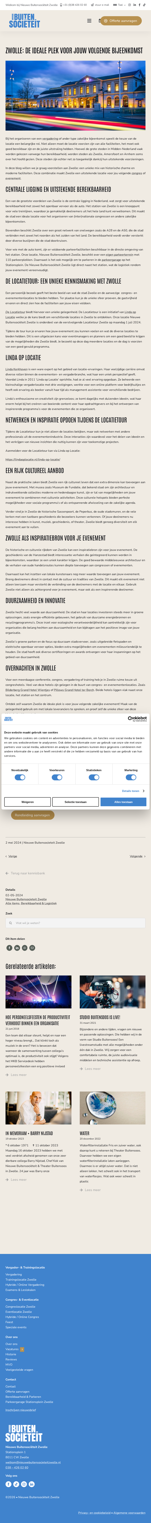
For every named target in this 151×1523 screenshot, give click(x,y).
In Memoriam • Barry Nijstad (29, 1133)
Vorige (12, 856)
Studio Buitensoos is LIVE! (100, 1017)
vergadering (50, 139)
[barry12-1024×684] (38, 1093)
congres (137, 173)
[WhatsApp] (24, 948)
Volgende (136, 856)
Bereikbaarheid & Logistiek (39, 903)
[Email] (32, 948)
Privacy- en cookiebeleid (94, 1513)
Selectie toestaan (76, 802)
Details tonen (130, 790)
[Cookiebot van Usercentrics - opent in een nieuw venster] (131, 719)
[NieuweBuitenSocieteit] (24, 15)
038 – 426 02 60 (17, 1468)
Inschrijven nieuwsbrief (21, 1410)
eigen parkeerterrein (119, 255)
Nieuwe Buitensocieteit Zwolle (26, 899)
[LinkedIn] (17, 948)
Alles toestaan (123, 802)
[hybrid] (113, 977)
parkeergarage (111, 260)
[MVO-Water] (113, 1093)
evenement (13, 178)
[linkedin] (32, 1484)
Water (84, 1133)
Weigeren (28, 802)
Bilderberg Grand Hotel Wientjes (28, 690)
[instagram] (24, 1484)
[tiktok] (16, 1484)
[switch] (57, 777)
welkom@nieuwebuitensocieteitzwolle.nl (33, 1462)
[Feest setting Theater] (38, 977)
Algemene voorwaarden (129, 1513)
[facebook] (8, 1484)
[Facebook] (9, 948)
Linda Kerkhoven (17, 369)
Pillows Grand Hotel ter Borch (74, 690)
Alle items (13, 903)
